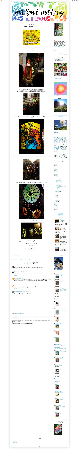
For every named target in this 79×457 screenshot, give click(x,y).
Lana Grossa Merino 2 (58, 375)
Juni (56, 195)
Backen (60, 139)
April (57, 197)
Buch (59, 141)
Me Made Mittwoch (58, 316)
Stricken (65, 155)
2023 (56, 166)
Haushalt (65, 144)
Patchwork (60, 152)
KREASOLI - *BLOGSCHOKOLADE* (60, 280)
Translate (61, 60)
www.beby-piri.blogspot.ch (59, 391)
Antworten (15, 268)
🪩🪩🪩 (61, 281)
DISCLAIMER (15, 442)
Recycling (60, 153)
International (62, 147)
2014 (56, 203)
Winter (29, 259)
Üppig (60, 385)
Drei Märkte (61, 358)
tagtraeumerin (57, 347)
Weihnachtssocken (62, 406)
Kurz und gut (16, 271)
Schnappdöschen (56, 154)
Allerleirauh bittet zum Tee (59, 357)
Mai (56, 196)
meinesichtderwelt (58, 344)
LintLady (56, 301)
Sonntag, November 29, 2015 (23, 271)
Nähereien (64, 149)
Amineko (57, 138)
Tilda (66, 156)
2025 (56, 164)
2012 (56, 205)
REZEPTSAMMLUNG (58, 78)
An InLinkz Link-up (15, 255)
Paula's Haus (57, 337)
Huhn (65, 146)
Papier (55, 152)
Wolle (55, 158)
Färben (66, 141)
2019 (56, 171)
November (57, 179)
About (60, 413)
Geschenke (56, 143)
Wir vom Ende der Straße (59, 287)
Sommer (65, 154)
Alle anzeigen (65, 419)
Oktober (57, 190)
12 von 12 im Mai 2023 (63, 351)
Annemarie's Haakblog (58, 330)
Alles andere (61, 137)
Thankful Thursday (57, 295)
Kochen (55, 149)
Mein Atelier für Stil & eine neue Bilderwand (60, 348)
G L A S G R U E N (58, 405)
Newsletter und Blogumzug (58, 365)
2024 (56, 165)
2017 (56, 174)
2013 (56, 204)
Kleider (64, 148)
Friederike (57, 384)
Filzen (56, 142)
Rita (56, 40)
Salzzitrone (61, 392)
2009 (56, 209)
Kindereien (16, 259)
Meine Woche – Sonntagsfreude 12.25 (60, 345)
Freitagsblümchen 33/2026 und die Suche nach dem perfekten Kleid (63, 289)
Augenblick (56, 139)
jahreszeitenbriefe (17, 291)
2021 (56, 169)
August (57, 192)
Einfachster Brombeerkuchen (62, 220)
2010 (56, 208)
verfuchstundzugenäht (58, 323)
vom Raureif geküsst (59, 181)
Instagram (55, 147)
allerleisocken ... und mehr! (59, 273)
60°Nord (56, 398)
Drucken (63, 141)
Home (59, 146)
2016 (56, 175)
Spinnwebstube (57, 364)
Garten (65, 142)
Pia (14, 278)
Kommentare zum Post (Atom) (19, 313)
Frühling (60, 142)
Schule (61, 154)
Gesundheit (63, 143)
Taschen (58, 156)
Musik (60, 149)
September (57, 191)
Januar (57, 201)
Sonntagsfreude (23, 259)
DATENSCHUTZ (15, 441)
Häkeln (60, 144)
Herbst (57, 145)
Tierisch (62, 156)
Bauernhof (63, 140)
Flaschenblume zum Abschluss (62, 227)
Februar (57, 200)
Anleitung (63, 138)
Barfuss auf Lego (58, 378)
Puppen (55, 153)
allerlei (55, 137)
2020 (56, 170)
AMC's (66, 137)
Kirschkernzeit (57, 381)
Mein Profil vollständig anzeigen (59, 46)
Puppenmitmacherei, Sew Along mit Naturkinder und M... (61, 187)
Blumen (55, 141)
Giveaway (55, 144)
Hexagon (62, 145)
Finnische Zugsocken (62, 234)
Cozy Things (57, 412)
